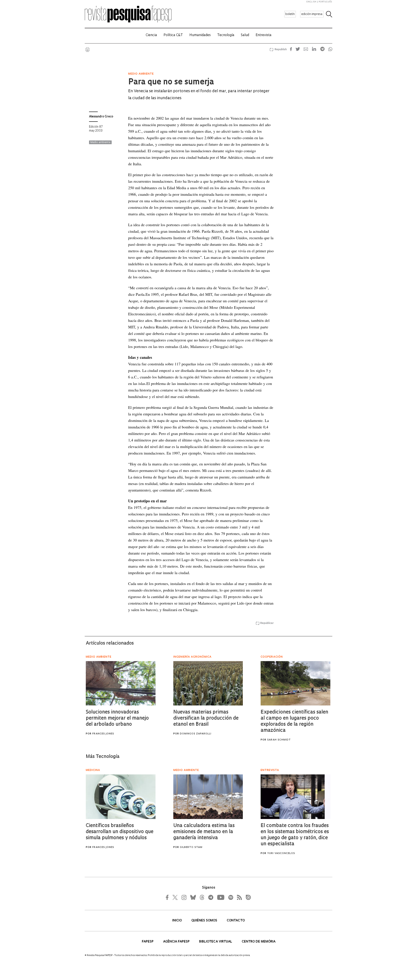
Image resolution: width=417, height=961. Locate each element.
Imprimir (87, 49)
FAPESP (148, 941)
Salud (245, 35)
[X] (175, 897)
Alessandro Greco (101, 116)
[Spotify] (230, 897)
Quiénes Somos (204, 920)
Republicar (267, 623)
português (325, 2)
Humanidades (200, 35)
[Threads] (202, 897)
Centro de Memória (258, 941)
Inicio (177, 920)
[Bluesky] (192, 897)
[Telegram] (210, 897)
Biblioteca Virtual (216, 941)
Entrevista (263, 35)
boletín (290, 14)
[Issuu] (247, 897)
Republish (281, 49)
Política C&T (173, 35)
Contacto (236, 920)
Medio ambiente (100, 142)
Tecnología (225, 35)
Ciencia (151, 35)
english (311, 2)
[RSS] (238, 897)
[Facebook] (168, 897)
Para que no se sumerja (171, 82)
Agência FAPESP (176, 941)
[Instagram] (183, 897)
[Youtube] (220, 897)
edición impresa (312, 14)
